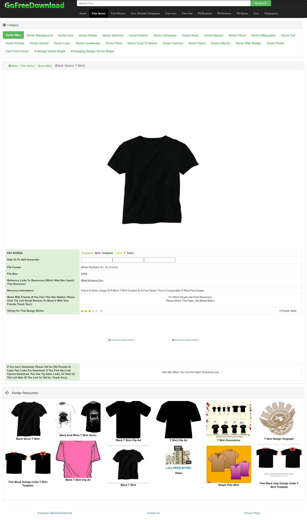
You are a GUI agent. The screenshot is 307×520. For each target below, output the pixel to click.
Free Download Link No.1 (122, 339)
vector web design (248, 43)
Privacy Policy (252, 513)
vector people (15, 43)
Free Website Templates (145, 13)
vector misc (13, 35)
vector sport (196, 43)
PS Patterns (224, 13)
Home (83, 13)
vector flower (88, 35)
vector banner (213, 35)
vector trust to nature (142, 43)
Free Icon (171, 13)
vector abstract (113, 35)
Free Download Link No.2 (186, 339)
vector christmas (165, 35)
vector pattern (138, 35)
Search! (262, 3)
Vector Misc (45, 65)
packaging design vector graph (92, 51)
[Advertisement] (153, 97)
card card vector (17, 51)
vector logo (62, 43)
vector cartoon (173, 43)
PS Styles (242, 13)
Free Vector (100, 13)
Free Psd (187, 13)
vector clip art (220, 43)
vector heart (190, 35)
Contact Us (153, 513)
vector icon (65, 35)
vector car (288, 35)
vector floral (237, 35)
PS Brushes (205, 13)
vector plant (114, 43)
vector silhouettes (263, 35)
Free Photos (118, 13)
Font (256, 13)
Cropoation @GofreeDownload (54, 513)
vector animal (39, 43)
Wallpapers (271, 13)
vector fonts (275, 43)
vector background (39, 35)
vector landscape (88, 43)
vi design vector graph (50, 51)
